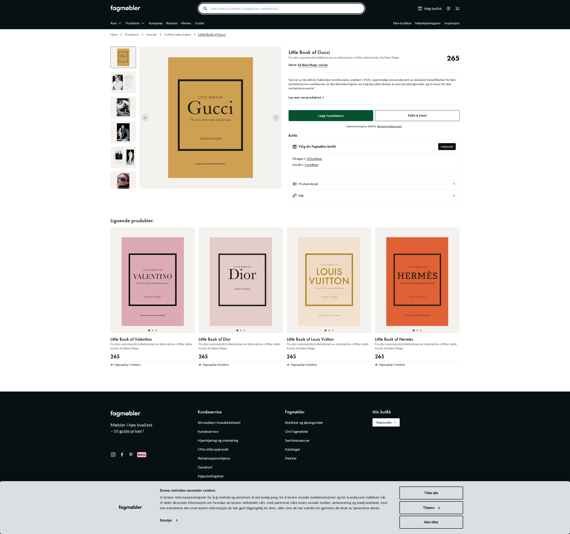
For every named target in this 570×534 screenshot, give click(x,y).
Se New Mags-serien (313, 65)
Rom (113, 23)
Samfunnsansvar (297, 440)
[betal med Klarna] (141, 454)
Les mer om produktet (305, 97)
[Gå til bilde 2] (153, 330)
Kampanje (156, 23)
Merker (186, 23)
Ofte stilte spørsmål (213, 449)
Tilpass (428, 507)
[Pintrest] (131, 454)
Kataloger (292, 449)
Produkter (133, 23)
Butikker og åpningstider (304, 422)
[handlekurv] (447, 8)
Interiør (151, 34)
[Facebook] (122, 454)
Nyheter (172, 23)
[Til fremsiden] (125, 8)
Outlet (199, 23)
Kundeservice (208, 431)
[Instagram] (113, 454)
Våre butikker (402, 23)
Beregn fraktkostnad (389, 126)
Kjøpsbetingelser (211, 476)
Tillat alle (431, 493)
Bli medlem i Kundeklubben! (219, 422)
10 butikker (314, 159)
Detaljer (166, 520)
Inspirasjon (452, 23)
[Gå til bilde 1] (149, 330)
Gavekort (205, 467)
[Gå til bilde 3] (156, 330)
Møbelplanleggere (428, 23)
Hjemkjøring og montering (218, 440)
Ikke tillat (431, 522)
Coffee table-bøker (177, 34)
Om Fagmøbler (296, 431)
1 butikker (311, 165)
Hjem (114, 34)
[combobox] (281, 8)
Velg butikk (447, 146)
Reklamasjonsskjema (214, 458)
